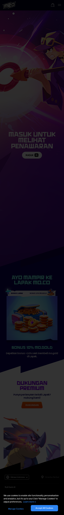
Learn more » (29, 501)
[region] (32, 503)
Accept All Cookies (44, 508)
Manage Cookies (16, 509)
